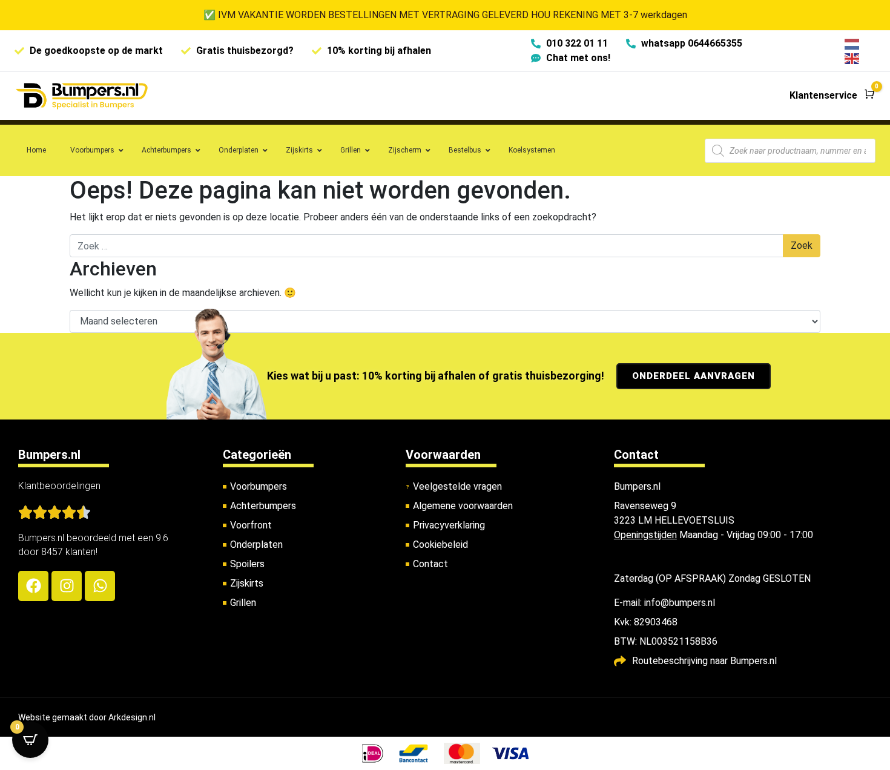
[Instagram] (66, 586)
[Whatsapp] (100, 586)
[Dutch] (852, 43)
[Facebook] (33, 586)
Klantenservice (823, 95)
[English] (852, 58)
